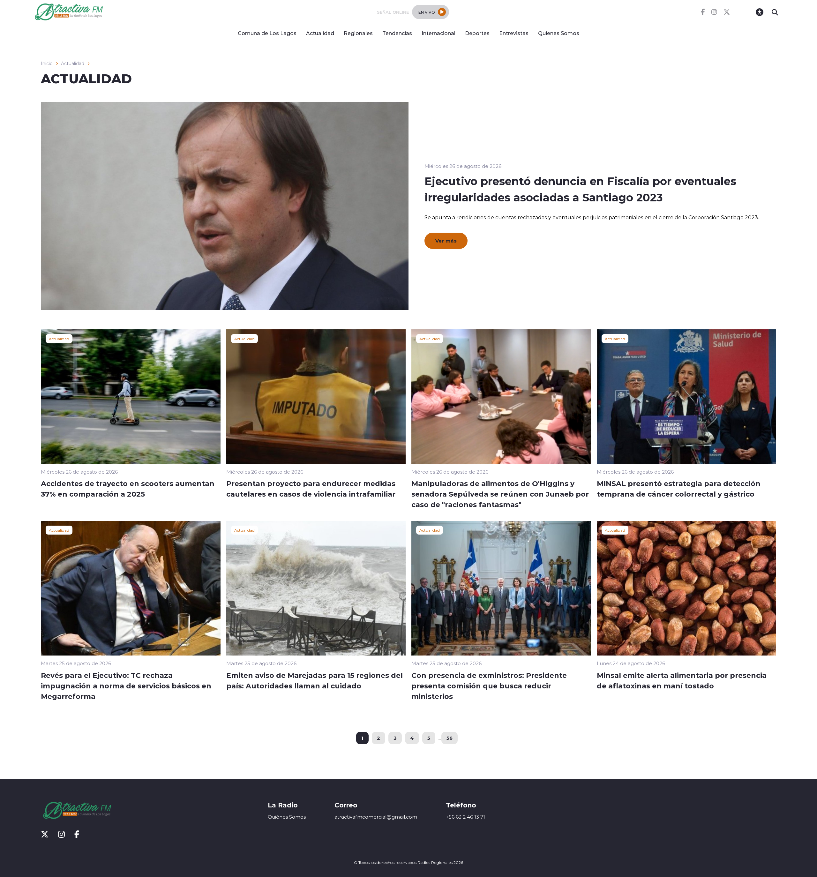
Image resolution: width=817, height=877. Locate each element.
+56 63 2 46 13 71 (465, 816)
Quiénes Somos (287, 816)
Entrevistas (513, 33)
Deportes (477, 33)
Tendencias (397, 33)
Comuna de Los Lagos (267, 33)
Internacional (438, 33)
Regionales (358, 33)
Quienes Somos (558, 33)
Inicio (47, 63)
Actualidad (320, 33)
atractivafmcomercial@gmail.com (375, 816)
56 (449, 738)
